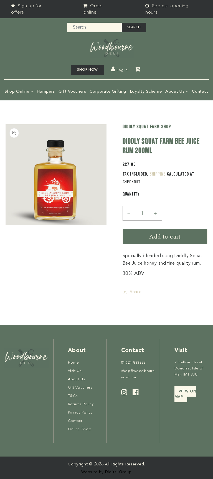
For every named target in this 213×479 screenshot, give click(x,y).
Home (73, 362)
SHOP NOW (87, 70)
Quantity (131, 194)
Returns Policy (81, 404)
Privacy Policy (80, 412)
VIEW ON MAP (185, 394)
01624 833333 (133, 362)
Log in (122, 70)
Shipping (157, 174)
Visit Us (75, 371)
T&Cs (73, 396)
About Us (76, 379)
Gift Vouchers (80, 387)
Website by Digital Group (106, 472)
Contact (75, 421)
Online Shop (79, 429)
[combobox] (94, 27)
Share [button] (135, 292)
